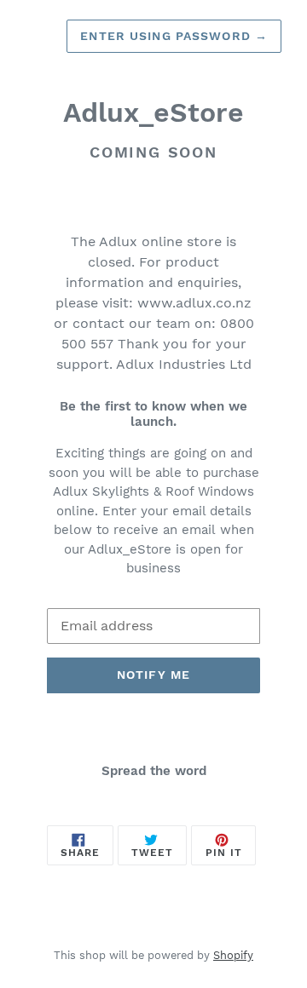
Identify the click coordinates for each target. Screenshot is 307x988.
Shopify (233, 955)
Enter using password (174, 36)
